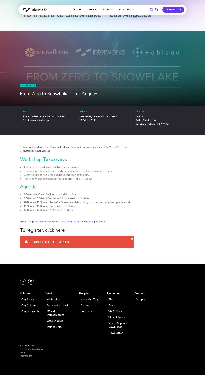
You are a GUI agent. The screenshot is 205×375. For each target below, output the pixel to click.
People (84, 293)
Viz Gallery (115, 311)
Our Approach (30, 311)
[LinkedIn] (23, 284)
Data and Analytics (58, 305)
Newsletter (115, 333)
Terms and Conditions (31, 349)
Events (112, 305)
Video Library (116, 317)
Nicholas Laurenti (41, 151)
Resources (113, 293)
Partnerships (55, 327)
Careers (85, 305)
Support (141, 299)
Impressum (26, 356)
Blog (111, 299)
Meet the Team (90, 299)
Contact (140, 293)
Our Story (27, 299)
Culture (25, 293)
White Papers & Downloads (118, 325)
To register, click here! (43, 230)
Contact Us (173, 9)
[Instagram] (31, 284)
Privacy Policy (27, 345)
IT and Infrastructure (55, 313)
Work (48, 293)
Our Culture (29, 305)
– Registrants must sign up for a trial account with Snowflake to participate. (63, 221)
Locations (86, 311)
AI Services (54, 299)
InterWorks (35, 10)
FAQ (22, 352)
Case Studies (55, 321)
